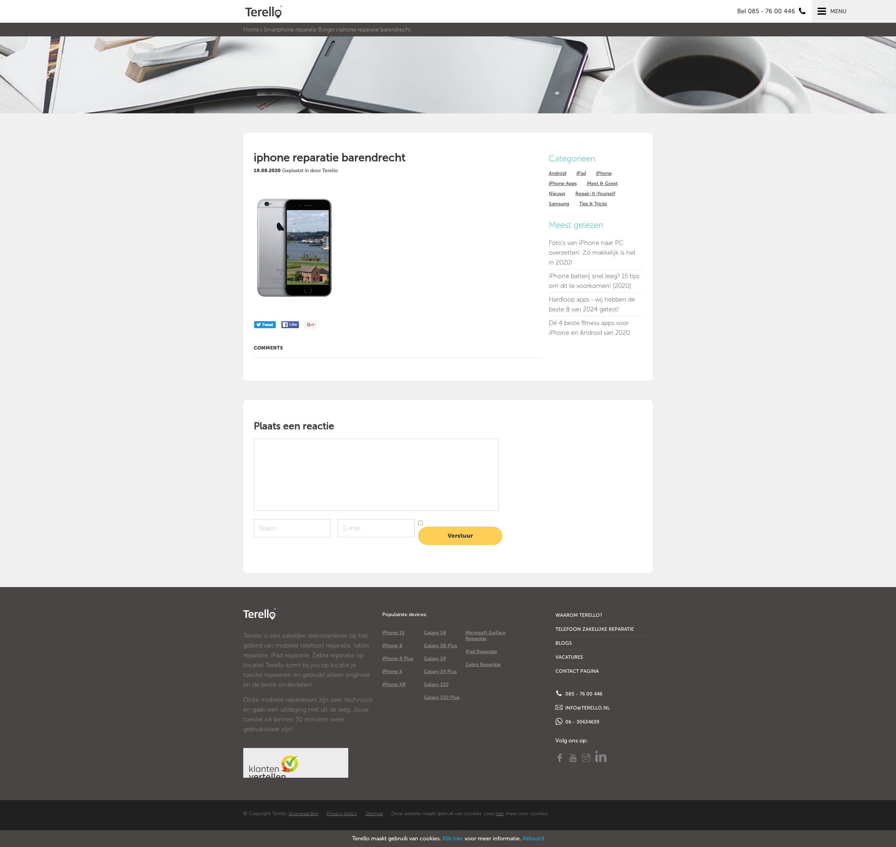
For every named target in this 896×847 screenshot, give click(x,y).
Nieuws (557, 194)
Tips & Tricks (593, 204)
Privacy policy (342, 814)
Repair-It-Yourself (595, 194)
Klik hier (452, 838)
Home (251, 29)
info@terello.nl (587, 708)
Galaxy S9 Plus (440, 672)
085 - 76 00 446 (583, 694)
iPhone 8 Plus (397, 659)
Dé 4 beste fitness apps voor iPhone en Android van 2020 (589, 328)
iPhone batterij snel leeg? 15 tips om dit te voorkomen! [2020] (594, 281)
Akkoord (533, 838)
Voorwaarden (303, 814)
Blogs (563, 643)
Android (557, 173)
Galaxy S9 (435, 659)
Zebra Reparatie (483, 665)
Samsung (559, 204)
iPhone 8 (392, 646)
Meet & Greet (602, 183)
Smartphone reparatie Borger (299, 29)
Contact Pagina (577, 671)
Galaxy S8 (435, 633)
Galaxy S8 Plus (440, 646)
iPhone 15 (393, 633)
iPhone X (392, 672)
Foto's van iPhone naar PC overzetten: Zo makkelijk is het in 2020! (592, 252)
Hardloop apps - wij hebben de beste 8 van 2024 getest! (592, 304)
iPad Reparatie (481, 652)
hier (500, 814)
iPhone (604, 173)
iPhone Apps (563, 183)
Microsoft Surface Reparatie (485, 636)
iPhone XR (394, 684)
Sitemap (374, 814)
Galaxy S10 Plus (442, 697)
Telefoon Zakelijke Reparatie (594, 629)
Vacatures (569, 657)
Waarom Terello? (578, 615)
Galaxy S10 (436, 684)
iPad (581, 173)
